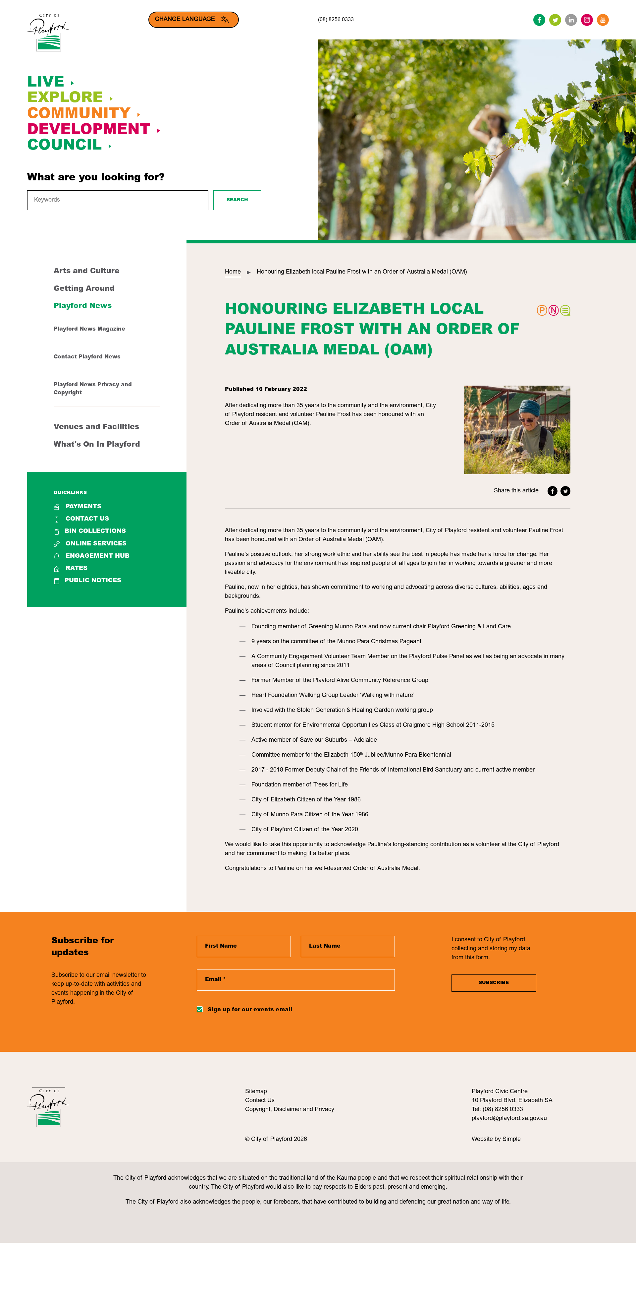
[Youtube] (603, 20)
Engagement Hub (98, 556)
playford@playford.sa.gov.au (509, 1119)
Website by (487, 1140)
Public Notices (93, 581)
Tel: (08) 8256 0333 (497, 1110)
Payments (83, 507)
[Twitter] (555, 20)
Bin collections (95, 531)
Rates (76, 569)
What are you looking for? (96, 178)
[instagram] (587, 20)
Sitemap (256, 1092)
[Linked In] (571, 20)
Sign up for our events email (250, 1010)
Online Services (96, 544)
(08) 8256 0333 (336, 20)
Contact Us (87, 519)
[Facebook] (539, 20)
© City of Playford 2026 (276, 1140)
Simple (512, 1140)
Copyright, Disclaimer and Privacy (289, 1110)
